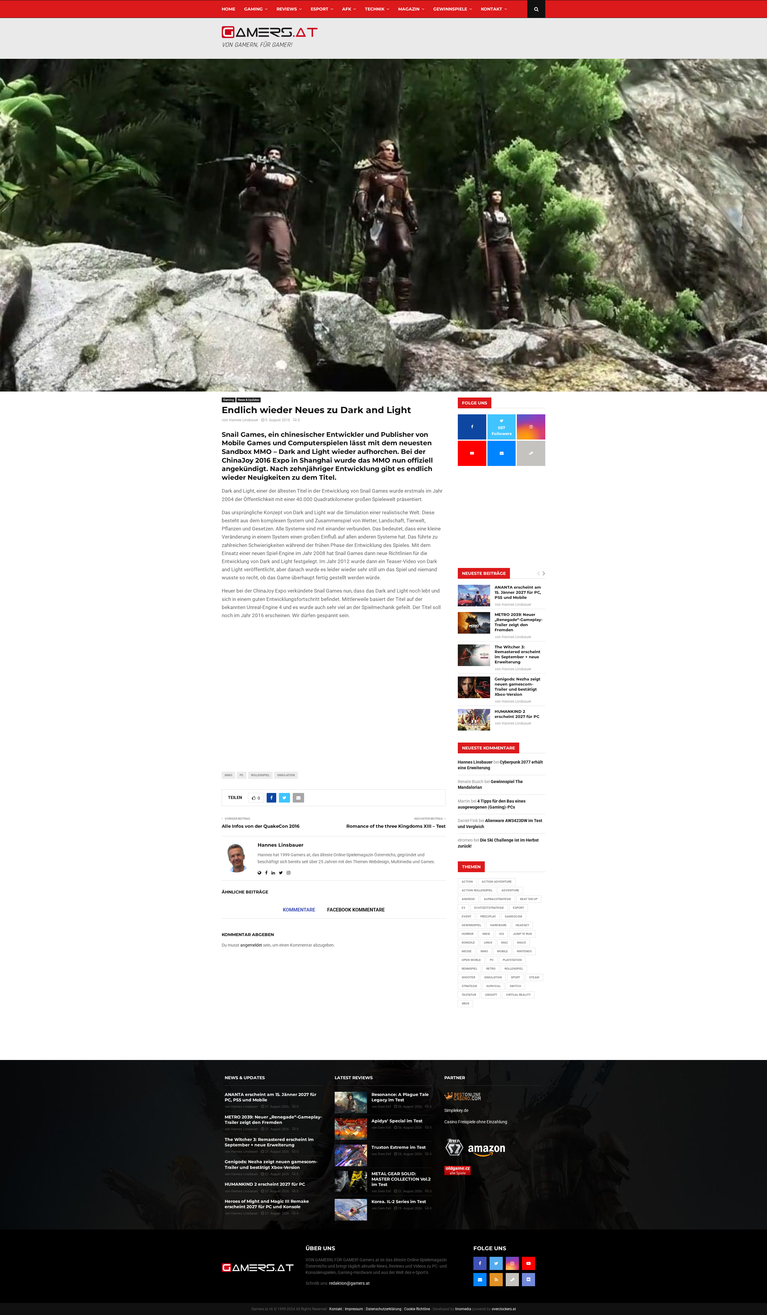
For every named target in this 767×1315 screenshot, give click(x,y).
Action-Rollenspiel (477, 890)
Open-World (471, 960)
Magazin (408, 9)
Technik (374, 9)
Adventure (510, 890)
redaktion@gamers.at (349, 1283)
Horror (467, 933)
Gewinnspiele (450, 9)
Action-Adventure (497, 881)
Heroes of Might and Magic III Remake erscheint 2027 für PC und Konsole (267, 1204)
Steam (534, 977)
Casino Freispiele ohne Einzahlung (475, 1121)
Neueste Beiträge (484, 573)
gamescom (513, 916)
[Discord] (528, 1279)
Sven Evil (384, 1128)
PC (242, 775)
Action (467, 881)
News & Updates (248, 399)
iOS (501, 933)
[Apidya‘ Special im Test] (351, 1129)
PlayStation (512, 960)
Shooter (468, 977)
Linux (488, 942)
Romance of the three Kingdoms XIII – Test (396, 826)
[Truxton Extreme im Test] (351, 1155)
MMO (228, 775)
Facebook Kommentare (356, 910)
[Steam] (512, 1279)
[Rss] (496, 1279)
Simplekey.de (456, 1110)
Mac (504, 942)
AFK (346, 9)
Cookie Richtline (417, 1309)
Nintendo (524, 951)
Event (466, 916)
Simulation (286, 775)
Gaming (253, 9)
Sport (515, 977)
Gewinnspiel (471, 925)
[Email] (480, 1279)
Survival (493, 986)
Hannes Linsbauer (243, 420)
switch (515, 986)
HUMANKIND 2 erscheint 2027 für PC (517, 714)
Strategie (469, 986)
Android (468, 899)
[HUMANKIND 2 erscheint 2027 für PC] (474, 720)
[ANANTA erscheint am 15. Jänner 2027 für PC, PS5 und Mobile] (474, 595)
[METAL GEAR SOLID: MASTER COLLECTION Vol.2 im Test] (351, 1182)
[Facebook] (480, 1263)
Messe (467, 951)
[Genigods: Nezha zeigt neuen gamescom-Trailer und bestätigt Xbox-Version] (474, 687)
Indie (486, 933)
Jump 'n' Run (522, 933)
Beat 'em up (528, 899)
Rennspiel (469, 968)
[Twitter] (496, 1263)
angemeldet (251, 945)
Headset (522, 925)
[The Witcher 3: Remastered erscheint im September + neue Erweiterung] (474, 655)
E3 (463, 907)
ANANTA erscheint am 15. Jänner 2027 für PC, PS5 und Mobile (518, 592)
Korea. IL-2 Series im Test (399, 1201)
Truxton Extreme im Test (399, 1147)
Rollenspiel (260, 775)
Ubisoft (491, 994)
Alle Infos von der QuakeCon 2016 (261, 826)
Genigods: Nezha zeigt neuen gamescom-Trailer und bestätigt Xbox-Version (517, 687)
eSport (319, 9)
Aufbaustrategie (497, 899)
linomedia (463, 1309)
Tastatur (469, 994)
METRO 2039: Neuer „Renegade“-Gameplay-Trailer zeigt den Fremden (519, 622)
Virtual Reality (518, 994)
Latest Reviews (354, 1077)
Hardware (498, 925)
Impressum (354, 1309)
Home (228, 9)
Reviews (287, 9)
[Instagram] (512, 1263)
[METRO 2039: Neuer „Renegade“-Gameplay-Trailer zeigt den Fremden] (474, 623)
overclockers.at (504, 1309)
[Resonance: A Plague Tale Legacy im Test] (351, 1102)
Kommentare (299, 910)
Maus (521, 942)
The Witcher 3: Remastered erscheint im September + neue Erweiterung (517, 654)
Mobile (502, 951)
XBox (465, 1003)
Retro (491, 968)
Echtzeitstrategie (489, 907)
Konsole (468, 942)
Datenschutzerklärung (383, 1309)
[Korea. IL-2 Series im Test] (351, 1209)
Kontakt (491, 9)
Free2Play (488, 916)
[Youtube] (528, 1263)
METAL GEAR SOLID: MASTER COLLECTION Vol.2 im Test (401, 1179)
